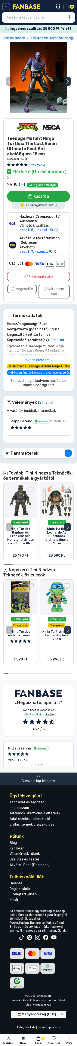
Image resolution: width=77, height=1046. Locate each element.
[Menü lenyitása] (6, 6)
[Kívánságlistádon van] (30, 489)
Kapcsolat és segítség (27, 802)
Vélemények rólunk (25, 854)
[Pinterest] (29, 938)
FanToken (17, 848)
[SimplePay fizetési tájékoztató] (48, 968)
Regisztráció (20, 889)
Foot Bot (57, 340)
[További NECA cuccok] (51, 127)
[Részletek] (68, 453)
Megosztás (24, 289)
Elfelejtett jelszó (23, 894)
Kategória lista (26, 1027)
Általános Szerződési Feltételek (35, 813)
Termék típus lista (48, 1027)
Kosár (14, 900)
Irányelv (45, 403)
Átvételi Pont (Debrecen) (29, 865)
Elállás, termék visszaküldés (32, 824)
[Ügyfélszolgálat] (58, 6)
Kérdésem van (55, 291)
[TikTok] (21, 938)
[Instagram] (37, 938)
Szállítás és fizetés (25, 859)
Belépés (16, 883)
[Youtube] (53, 938)
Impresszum (19, 808)
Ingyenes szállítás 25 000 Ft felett (40, 29)
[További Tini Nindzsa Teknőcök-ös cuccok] (27, 127)
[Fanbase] (26, 6)
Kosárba (40, 196)
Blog (13, 843)
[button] (67, 81)
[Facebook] (45, 938)
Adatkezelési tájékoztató (30, 819)
